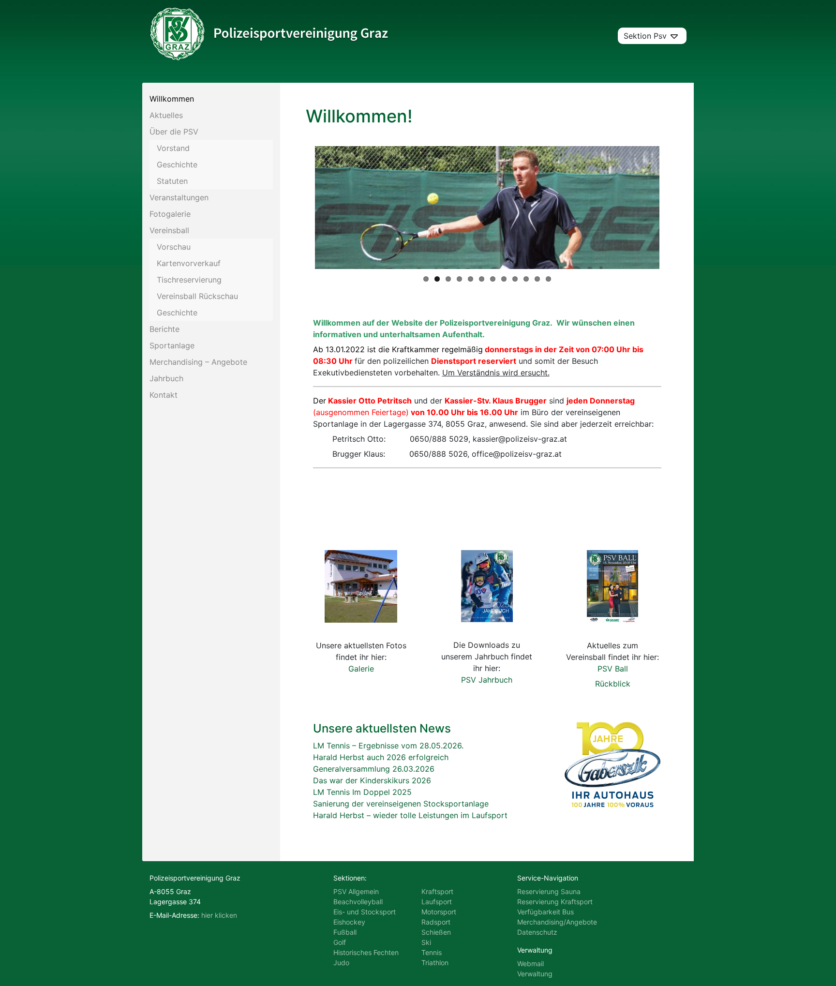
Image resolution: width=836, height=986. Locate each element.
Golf (339, 942)
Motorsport (438, 912)
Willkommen (171, 99)
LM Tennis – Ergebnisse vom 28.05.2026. (388, 745)
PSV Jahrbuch (486, 680)
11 (537, 279)
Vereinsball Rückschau (197, 296)
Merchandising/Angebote (557, 922)
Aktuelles (166, 115)
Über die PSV (173, 131)
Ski (426, 942)
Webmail (530, 963)
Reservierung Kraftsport (555, 901)
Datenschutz (537, 932)
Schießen (436, 932)
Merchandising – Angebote (198, 362)
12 (548, 279)
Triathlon (434, 962)
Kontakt (163, 395)
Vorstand (173, 148)
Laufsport (436, 901)
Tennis (431, 952)
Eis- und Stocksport (364, 912)
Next (674, 207)
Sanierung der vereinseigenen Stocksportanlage (401, 803)
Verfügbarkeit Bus (545, 912)
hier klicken (219, 915)
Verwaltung (534, 974)
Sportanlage (171, 345)
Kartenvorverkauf (189, 263)
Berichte (164, 329)
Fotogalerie (170, 214)
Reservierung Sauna (549, 891)
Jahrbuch (166, 378)
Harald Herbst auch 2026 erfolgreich (380, 757)
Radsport (435, 922)
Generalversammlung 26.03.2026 (373, 769)
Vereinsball (169, 230)
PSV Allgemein (356, 891)
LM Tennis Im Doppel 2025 (362, 792)
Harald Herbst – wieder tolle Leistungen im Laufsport (410, 815)
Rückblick (612, 683)
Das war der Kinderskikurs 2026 (372, 780)
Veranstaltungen (179, 197)
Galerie (361, 668)
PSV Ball (612, 668)
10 (526, 279)
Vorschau (174, 247)
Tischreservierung (189, 279)
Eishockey (349, 922)
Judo (341, 962)
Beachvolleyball (358, 901)
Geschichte (177, 164)
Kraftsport (437, 891)
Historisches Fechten (366, 952)
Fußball (345, 932)
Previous (300, 207)
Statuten (172, 181)
